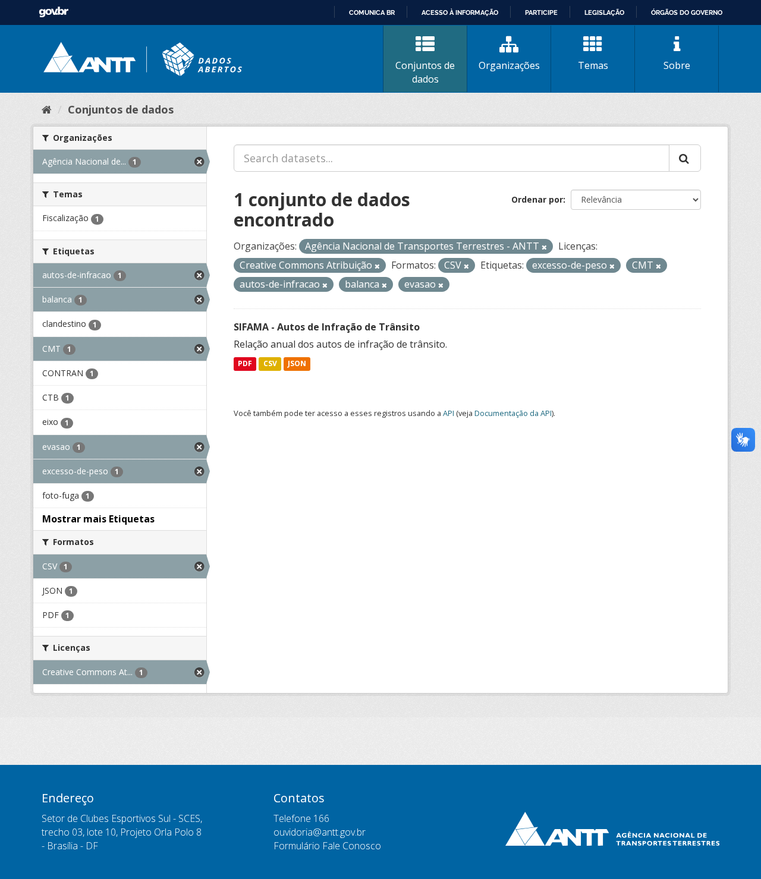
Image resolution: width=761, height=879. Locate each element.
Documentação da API (513, 413)
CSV (270, 364)
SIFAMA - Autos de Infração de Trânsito (327, 326)
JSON (297, 364)
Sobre (676, 65)
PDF (245, 364)
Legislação (604, 12)
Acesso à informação (460, 12)
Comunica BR (372, 12)
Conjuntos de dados (425, 72)
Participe (541, 12)
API (448, 413)
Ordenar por (537, 199)
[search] (685, 158)
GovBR (53, 12)
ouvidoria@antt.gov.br (319, 832)
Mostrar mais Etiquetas (98, 518)
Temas (593, 65)
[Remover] (544, 246)
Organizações (509, 65)
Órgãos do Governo (686, 12)
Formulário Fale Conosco (327, 845)
